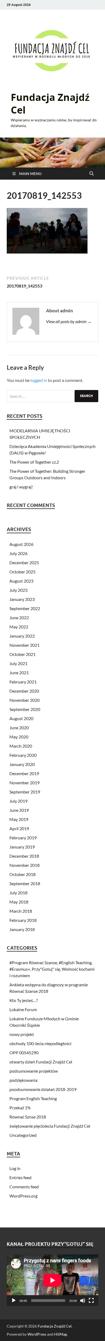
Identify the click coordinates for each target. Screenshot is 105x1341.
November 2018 (24, 865)
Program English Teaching (33, 1098)
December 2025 (24, 562)
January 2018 (22, 929)
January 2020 (22, 764)
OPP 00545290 (23, 1052)
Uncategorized (23, 1135)
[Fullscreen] (91, 1300)
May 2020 (18, 736)
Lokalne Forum (23, 1009)
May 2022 (18, 626)
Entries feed (20, 1177)
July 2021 (18, 663)
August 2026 (21, 544)
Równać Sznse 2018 (27, 1116)
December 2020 (24, 690)
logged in (38, 380)
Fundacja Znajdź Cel (50, 104)
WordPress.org (23, 1195)
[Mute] (82, 1300)
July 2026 (18, 553)
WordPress (36, 1334)
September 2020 (24, 709)
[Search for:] (52, 396)
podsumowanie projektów (33, 1070)
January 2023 (22, 599)
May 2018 (18, 901)
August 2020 (21, 718)
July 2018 (18, 892)
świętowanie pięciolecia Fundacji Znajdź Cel (49, 1125)
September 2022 (24, 608)
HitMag (60, 1334)
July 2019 (18, 800)
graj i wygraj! (21, 486)
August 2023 (21, 580)
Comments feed (24, 1186)
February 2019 (23, 837)
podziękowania (23, 1080)
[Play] (13, 1300)
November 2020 (24, 700)
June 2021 (19, 672)
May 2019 (18, 819)
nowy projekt (21, 1034)
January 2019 (22, 846)
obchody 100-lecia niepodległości (40, 1043)
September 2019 (24, 791)
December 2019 (24, 773)
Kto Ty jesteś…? (23, 1000)
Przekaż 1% (20, 1107)
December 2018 (24, 855)
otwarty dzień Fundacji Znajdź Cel (40, 1061)
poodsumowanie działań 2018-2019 (42, 1089)
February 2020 (23, 755)
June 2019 (19, 810)
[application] (52, 1280)
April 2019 (19, 828)
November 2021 (24, 645)
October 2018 (22, 874)
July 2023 (18, 590)
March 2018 (20, 911)
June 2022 (19, 617)
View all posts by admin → (69, 321)
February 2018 (23, 920)
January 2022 (22, 635)
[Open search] (92, 173)
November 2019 (24, 782)
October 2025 (22, 571)
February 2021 (23, 681)
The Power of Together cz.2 (34, 461)
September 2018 (24, 883)
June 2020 (19, 727)
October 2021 (22, 654)
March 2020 (20, 745)
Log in (14, 1168)
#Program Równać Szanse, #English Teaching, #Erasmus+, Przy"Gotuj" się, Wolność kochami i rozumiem (51, 969)
